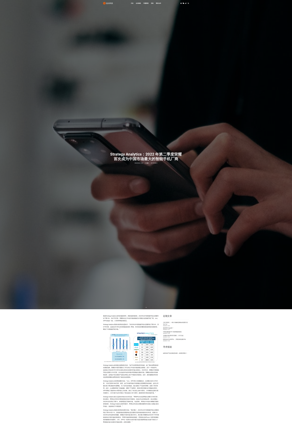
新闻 (148, 170)
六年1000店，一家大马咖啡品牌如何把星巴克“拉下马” (175, 337)
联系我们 (183, 367)
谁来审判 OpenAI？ (168, 342)
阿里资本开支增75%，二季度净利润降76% (174, 353)
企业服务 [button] (138, 3)
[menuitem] (132, 3)
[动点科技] (108, 3)
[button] (181, 3)
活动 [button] (152, 3)
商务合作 (158, 3)
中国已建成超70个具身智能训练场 (172, 346)
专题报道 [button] (146, 3)
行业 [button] (132, 3)
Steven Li (154, 170)
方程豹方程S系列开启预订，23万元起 (173, 349)
